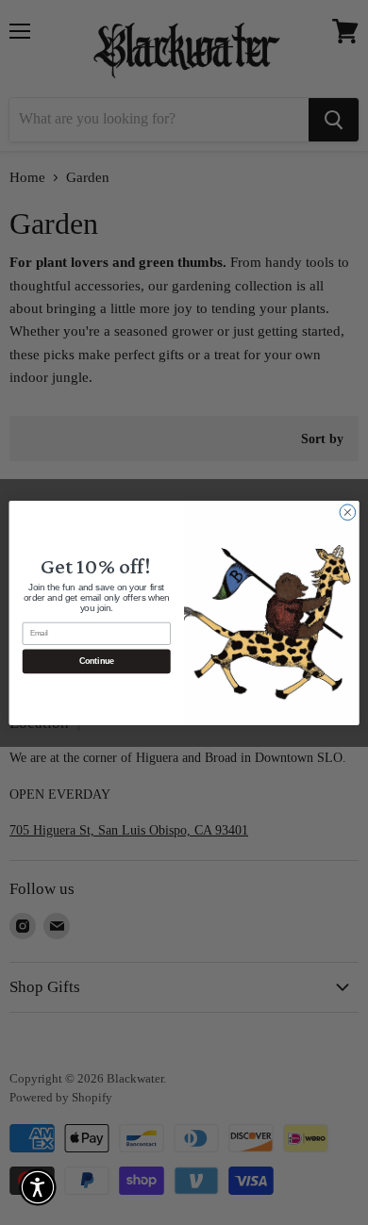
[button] (38, 1187)
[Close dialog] (348, 512)
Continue (96, 661)
